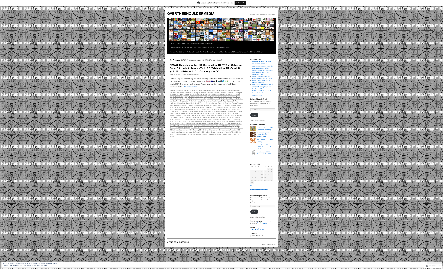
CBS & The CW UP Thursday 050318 (181, 126)
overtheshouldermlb (192, 74)
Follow (254, 115)
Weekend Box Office (210, 105)
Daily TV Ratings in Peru (177, 99)
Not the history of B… (263, 145)
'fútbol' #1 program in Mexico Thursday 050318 (226, 109)
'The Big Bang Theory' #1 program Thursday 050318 (186, 117)
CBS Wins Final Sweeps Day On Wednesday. (197, 43)
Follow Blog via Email (258, 99)
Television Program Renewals (215, 103)
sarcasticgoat (260, 152)
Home (172, 43)
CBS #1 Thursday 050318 (233, 124)
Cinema (186, 95)
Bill (258, 140)
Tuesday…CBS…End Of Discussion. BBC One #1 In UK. (244, 52)
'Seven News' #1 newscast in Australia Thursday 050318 (224, 115)
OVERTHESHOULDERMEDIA (191, 13)
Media (186, 101)
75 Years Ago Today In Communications (202, 90)
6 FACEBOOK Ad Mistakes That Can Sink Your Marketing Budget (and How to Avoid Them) (262, 87)
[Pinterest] (258, 229)
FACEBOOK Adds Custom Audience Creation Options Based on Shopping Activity (262, 93)
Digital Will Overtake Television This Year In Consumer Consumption (212, 128)
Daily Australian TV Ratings (198, 95)
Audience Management (177, 93)
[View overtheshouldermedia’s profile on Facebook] (253, 229)
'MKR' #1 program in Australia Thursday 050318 (223, 111)
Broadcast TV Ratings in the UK (216, 93)
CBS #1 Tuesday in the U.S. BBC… (264, 153)
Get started (240, 3)
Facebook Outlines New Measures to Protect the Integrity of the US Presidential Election (262, 72)
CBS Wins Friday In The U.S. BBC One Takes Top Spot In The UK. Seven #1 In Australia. (200, 47)
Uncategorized (198, 105)
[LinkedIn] (261, 229)
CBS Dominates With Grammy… (265, 129)
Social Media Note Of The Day (195, 103)
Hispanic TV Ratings (236, 99)
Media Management (205, 101)
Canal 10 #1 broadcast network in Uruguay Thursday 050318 (202, 122)
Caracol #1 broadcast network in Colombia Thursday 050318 (205, 124)
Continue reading (191, 86)
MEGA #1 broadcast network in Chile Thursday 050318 (187, 130)
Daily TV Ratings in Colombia (213, 97)
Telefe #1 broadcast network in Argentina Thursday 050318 (188, 134)
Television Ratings (231, 103)
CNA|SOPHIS (185, 128)
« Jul (251, 185)
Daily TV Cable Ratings (177, 97)
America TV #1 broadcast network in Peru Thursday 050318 (194, 119)
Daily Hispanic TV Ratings (231, 95)
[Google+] (263, 229)
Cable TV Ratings (177, 95)
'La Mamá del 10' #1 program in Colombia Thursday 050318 (188, 111)
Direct (228, 99)
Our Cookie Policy (42, 265)
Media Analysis (193, 101)
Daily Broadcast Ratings (215, 95)
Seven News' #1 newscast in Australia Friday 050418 (223, 132)
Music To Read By (222, 101)
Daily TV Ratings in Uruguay (194, 99)
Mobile (214, 101)
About (178, 43)
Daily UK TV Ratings (210, 99)
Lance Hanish (238, 128)
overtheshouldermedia (259, 189)
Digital (223, 99)
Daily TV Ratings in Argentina (194, 97)
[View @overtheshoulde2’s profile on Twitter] (256, 229)
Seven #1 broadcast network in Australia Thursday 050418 (188, 132)
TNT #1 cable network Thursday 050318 (219, 134)
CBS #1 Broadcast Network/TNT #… (262, 135)
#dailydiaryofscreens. (182, 90)
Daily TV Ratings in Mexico (231, 97)
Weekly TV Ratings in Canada (226, 105)
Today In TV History (187, 105)
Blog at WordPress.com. (269, 244)
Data (218, 99)
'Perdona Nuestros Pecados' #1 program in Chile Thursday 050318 (204, 114)
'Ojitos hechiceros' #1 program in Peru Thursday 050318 (214, 113)
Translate (264, 223)
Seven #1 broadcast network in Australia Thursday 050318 (223, 130)
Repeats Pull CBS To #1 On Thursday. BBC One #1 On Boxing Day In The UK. (196, 52)
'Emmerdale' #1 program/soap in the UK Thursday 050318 (193, 109)
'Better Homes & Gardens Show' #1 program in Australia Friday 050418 (192, 107)
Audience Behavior (234, 90)
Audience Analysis (221, 90)
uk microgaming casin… (263, 133)
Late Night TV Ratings (176, 101)
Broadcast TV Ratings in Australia (195, 93)
